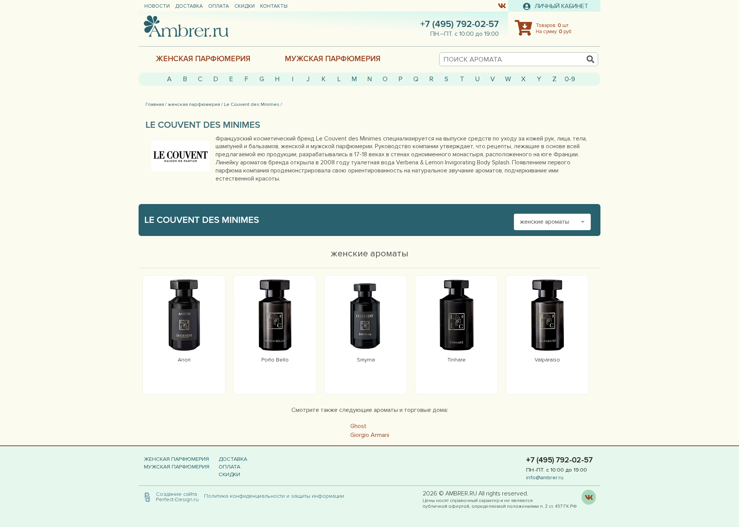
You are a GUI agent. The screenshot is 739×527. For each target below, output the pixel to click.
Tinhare (457, 359)
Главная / (156, 104)
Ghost (358, 426)
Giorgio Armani (369, 435)
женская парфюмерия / (195, 104)
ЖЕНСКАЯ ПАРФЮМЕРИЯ (203, 59)
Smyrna (366, 359)
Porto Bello (275, 359)
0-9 (570, 79)
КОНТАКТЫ (274, 6)
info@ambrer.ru (544, 477)
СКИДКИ (244, 6)
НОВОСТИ (157, 6)
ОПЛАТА (218, 6)
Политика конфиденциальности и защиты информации (276, 496)
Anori (184, 359)
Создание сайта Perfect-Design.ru (177, 497)
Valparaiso (547, 359)
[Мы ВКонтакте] (501, 5)
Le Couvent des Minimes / (253, 104)
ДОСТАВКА (189, 6)
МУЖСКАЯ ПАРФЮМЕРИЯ (333, 59)
